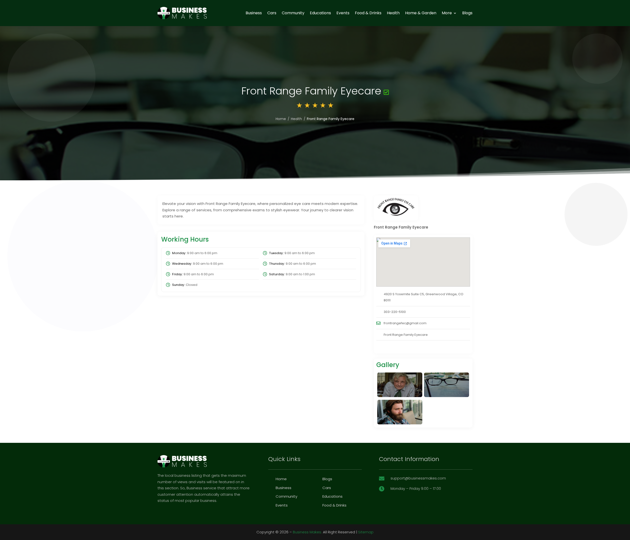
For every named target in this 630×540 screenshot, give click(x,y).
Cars (271, 13)
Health (393, 13)
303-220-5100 (395, 311)
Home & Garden (420, 13)
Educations (320, 13)
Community (293, 13)
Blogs (467, 13)
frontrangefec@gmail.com (405, 323)
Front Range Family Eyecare (406, 334)
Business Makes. (307, 532)
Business (254, 13)
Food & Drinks (368, 13)
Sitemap (366, 532)
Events (342, 13)
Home (281, 118)
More (447, 13)
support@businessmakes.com (418, 478)
